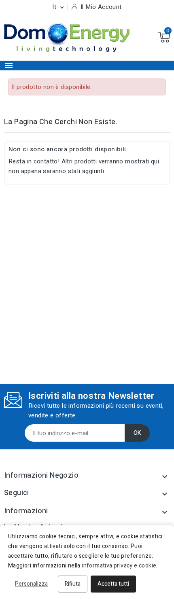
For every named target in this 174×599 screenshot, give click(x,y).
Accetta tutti (113, 584)
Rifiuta (73, 584)
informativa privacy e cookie (119, 565)
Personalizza (31, 584)
